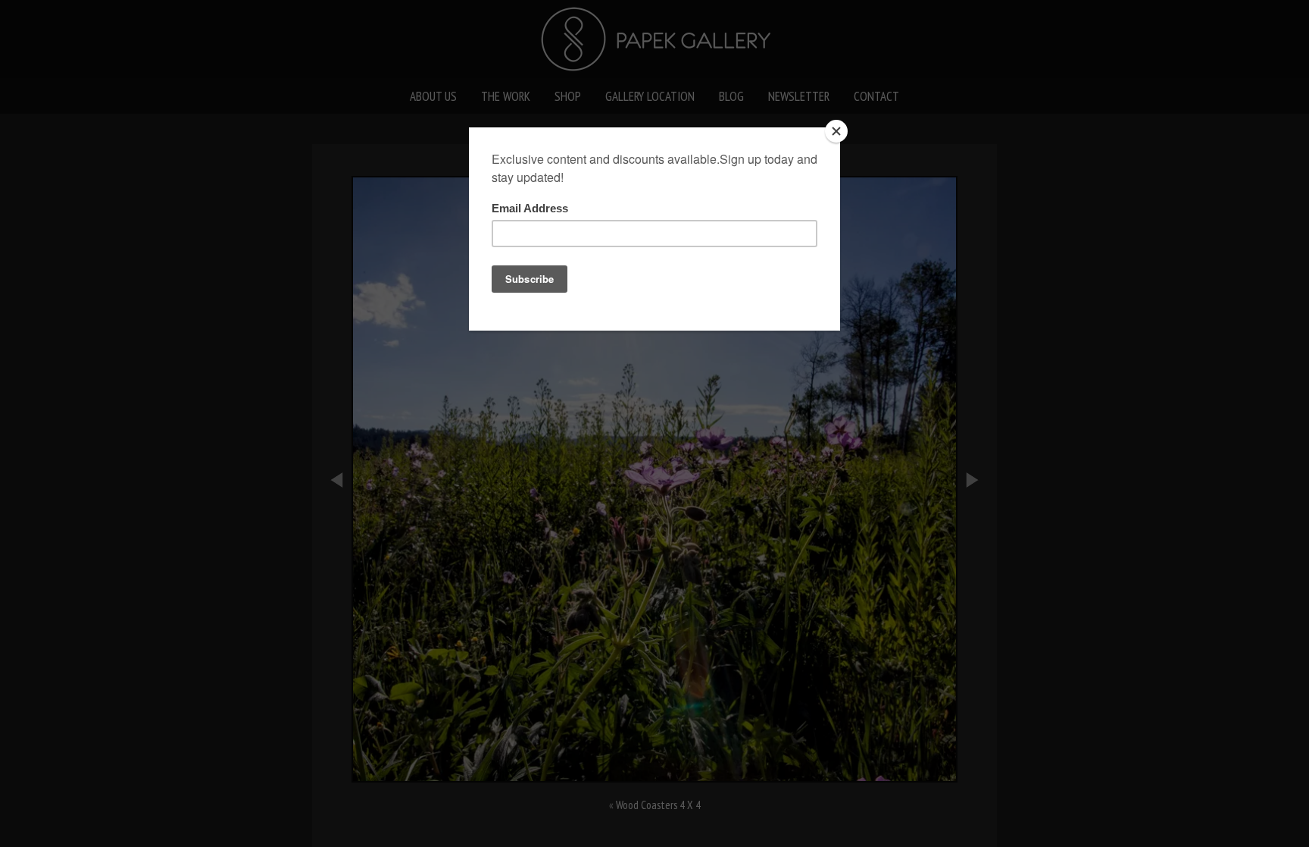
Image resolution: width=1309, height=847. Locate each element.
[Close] (836, 131)
